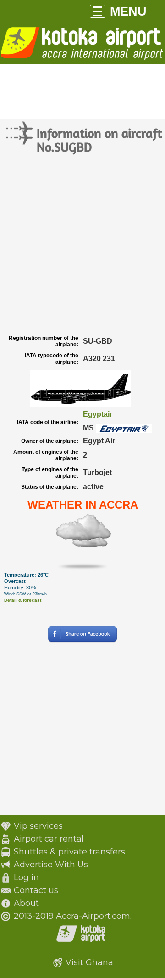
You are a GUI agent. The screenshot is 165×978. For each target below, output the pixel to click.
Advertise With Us (51, 864)
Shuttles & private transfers (69, 852)
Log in (26, 877)
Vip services (38, 826)
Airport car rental (49, 839)
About (26, 903)
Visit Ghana (89, 962)
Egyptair (97, 414)
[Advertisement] (82, 245)
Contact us (36, 890)
